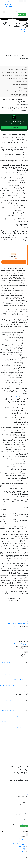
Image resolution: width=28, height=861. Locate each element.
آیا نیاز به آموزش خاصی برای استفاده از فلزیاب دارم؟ (16, 80)
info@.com (14, 777)
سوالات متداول (22, 846)
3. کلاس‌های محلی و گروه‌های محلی (19, 84)
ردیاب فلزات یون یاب (18, 841)
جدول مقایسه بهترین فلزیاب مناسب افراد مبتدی (16, 90)
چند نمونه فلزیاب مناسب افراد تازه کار (19, 91)
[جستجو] (4, 12)
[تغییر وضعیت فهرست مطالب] (25, 68)
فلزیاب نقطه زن (19, 839)
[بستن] (27, 801)
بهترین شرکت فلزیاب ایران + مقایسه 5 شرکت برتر (17, 623)
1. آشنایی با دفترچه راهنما (20, 81)
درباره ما (23, 848)
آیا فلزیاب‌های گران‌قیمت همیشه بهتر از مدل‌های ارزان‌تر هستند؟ (13, 75)
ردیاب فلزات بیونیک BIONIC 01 (20, 76)
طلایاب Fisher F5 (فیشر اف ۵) (20, 95)
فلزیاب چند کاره (19, 838)
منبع (27, 596)
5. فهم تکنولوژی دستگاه (21, 87)
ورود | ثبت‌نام (21, 14)
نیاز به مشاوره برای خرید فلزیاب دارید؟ (19, 71)
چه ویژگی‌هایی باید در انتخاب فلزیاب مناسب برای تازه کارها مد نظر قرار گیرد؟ (14, 73)
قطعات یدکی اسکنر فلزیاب (17, 843)
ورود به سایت (23, 826)
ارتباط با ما (23, 849)
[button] (14, 60)
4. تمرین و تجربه (22, 85)
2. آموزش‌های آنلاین (21, 82)
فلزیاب (26, 55)
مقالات (23, 851)
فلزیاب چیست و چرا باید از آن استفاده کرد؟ (17, 69)
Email (27, 650)
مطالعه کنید (25, 625)
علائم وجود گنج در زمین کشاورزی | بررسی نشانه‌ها (17, 643)
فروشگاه (23, 844)
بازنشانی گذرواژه (24, 824)
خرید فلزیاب (15, 396)
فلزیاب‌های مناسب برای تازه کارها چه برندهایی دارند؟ (16, 78)
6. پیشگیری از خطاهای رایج (20, 88)
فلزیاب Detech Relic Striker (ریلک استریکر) (18, 94)
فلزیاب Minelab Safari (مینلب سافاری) (18, 93)
